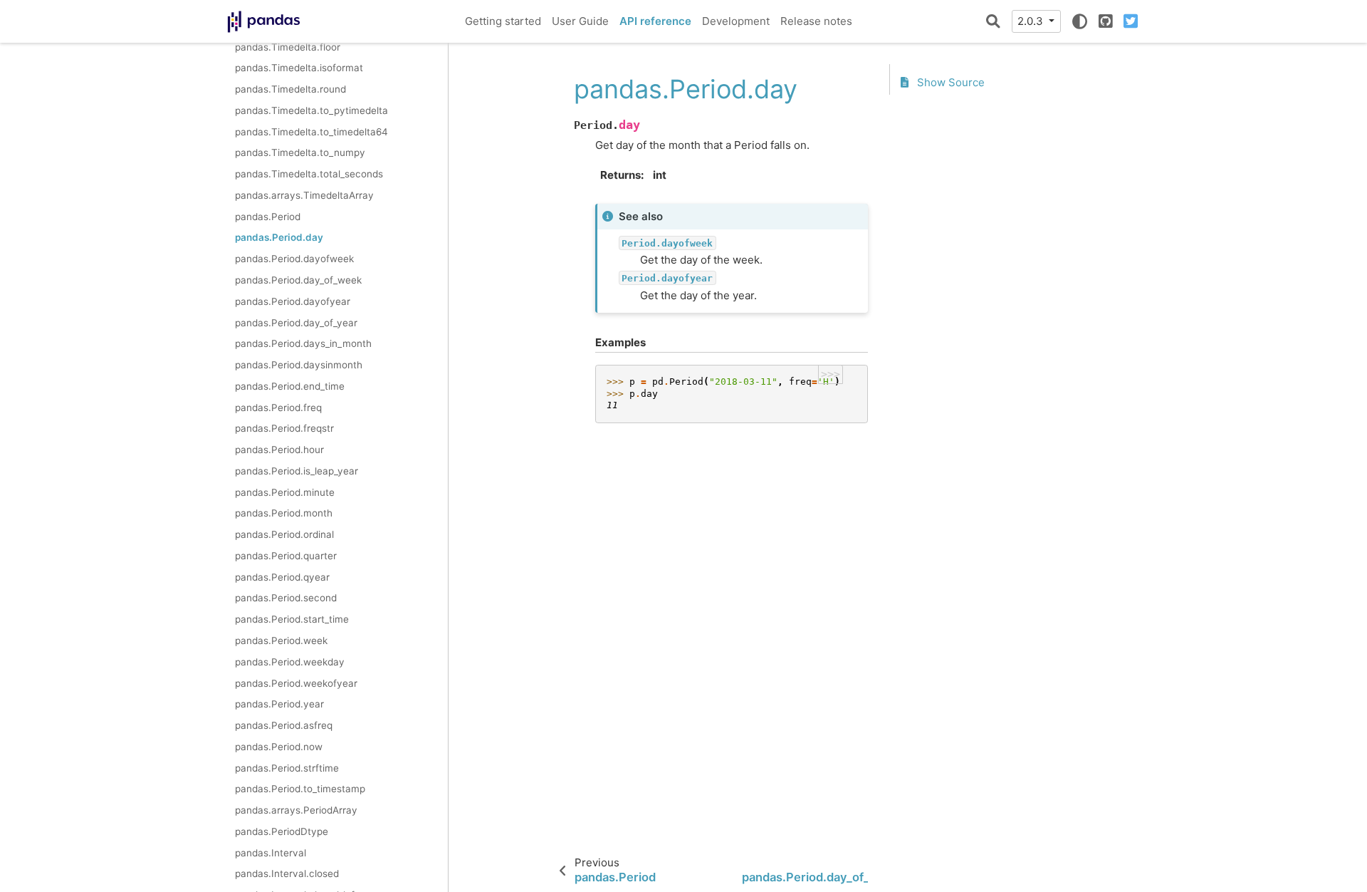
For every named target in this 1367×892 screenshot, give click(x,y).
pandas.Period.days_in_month (303, 343)
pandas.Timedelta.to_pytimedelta (311, 110)
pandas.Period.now (279, 746)
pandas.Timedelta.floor (287, 47)
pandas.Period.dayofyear (292, 301)
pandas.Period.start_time (292, 619)
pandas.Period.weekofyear (296, 683)
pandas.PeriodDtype (281, 831)
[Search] (993, 21)
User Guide (580, 21)
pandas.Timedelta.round (290, 89)
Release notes (816, 21)
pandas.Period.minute (285, 492)
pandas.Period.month (283, 513)
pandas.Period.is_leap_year (296, 471)
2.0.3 (1031, 21)
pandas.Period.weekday (290, 662)
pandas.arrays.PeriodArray (296, 810)
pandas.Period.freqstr (284, 428)
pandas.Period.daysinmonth (298, 364)
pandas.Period (267, 216)
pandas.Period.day (279, 237)
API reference (655, 21)
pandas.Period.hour (279, 449)
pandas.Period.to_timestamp (300, 788)
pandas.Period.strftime (287, 768)
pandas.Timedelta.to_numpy (300, 152)
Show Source (949, 82)
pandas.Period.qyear (282, 577)
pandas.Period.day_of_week (298, 280)
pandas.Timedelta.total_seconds (309, 174)
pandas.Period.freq (278, 407)
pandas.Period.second (286, 597)
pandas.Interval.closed (287, 873)
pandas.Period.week (281, 640)
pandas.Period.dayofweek (294, 258)
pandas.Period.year (279, 704)
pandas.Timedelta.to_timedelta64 (311, 132)
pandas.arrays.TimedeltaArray (304, 195)
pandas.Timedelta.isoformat (299, 67)
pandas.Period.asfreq (283, 725)
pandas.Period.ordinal (284, 534)
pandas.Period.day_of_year (296, 322)
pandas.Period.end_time (290, 386)
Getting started (503, 21)
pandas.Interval (270, 853)
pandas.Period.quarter (286, 555)
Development (736, 21)
